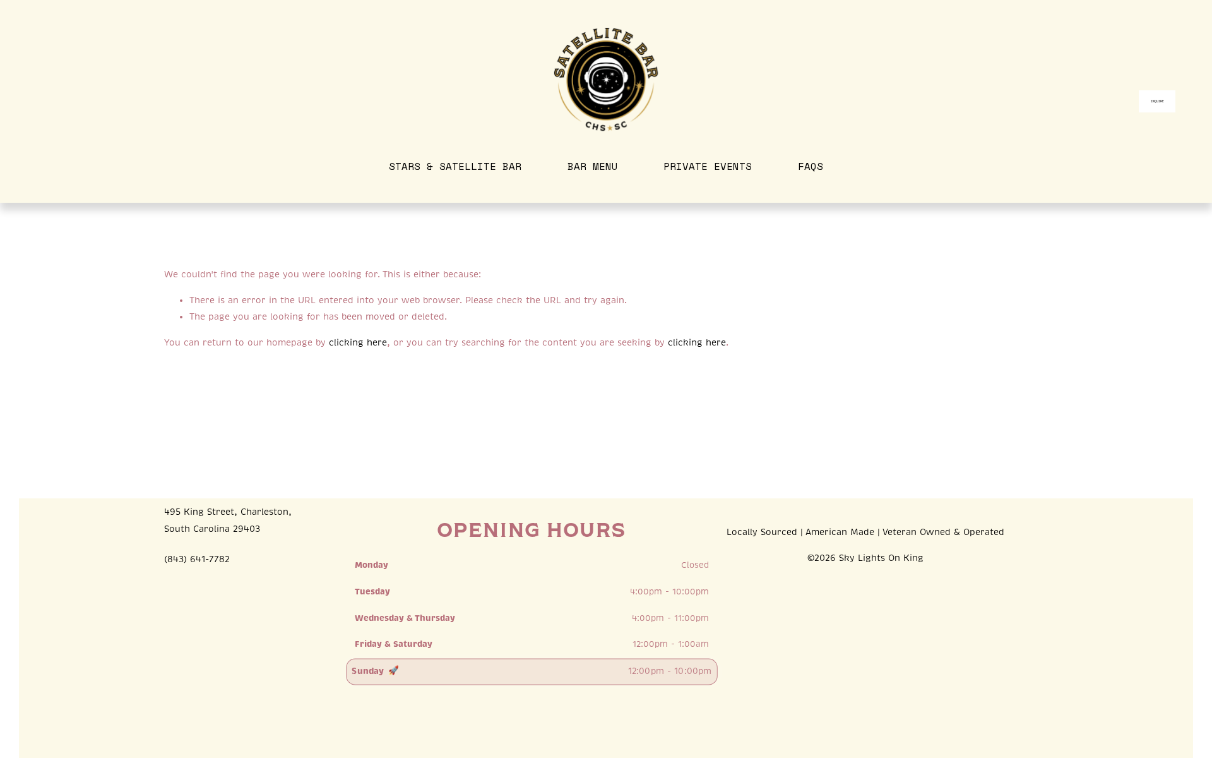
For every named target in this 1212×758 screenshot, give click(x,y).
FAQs (810, 166)
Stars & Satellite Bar (455, 166)
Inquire (1158, 101)
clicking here (358, 342)
